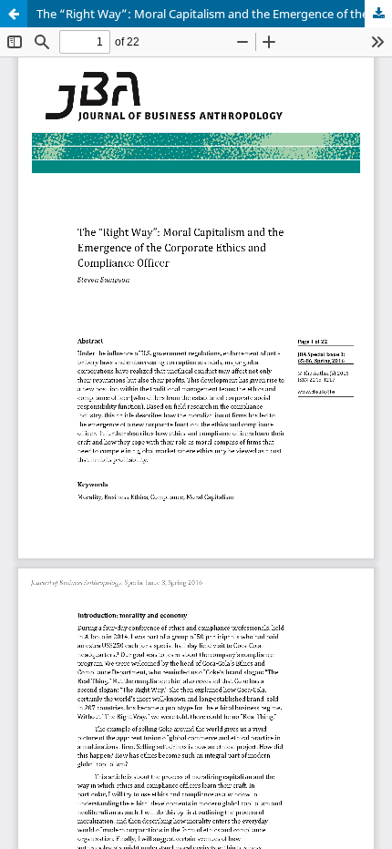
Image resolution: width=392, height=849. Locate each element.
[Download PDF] (378, 13)
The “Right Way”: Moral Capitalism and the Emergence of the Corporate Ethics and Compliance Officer (214, 13)
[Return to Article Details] (13, 13)
